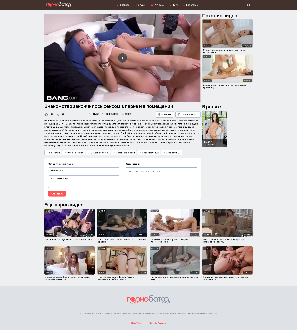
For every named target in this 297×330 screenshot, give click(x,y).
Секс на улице (173, 152)
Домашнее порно (99, 152)
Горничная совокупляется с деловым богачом (69, 239)
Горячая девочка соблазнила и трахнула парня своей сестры (224, 240)
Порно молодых (150, 152)
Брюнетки (54, 152)
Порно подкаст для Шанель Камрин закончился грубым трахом (116, 278)
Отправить (57, 193)
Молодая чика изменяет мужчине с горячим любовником (225, 278)
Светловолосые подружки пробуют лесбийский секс (169, 240)
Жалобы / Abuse (157, 322)
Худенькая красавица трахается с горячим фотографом (225, 51)
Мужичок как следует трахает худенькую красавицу (224, 86)
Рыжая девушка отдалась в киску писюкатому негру (174, 278)
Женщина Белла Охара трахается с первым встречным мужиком (67, 278)
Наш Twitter (137, 322)
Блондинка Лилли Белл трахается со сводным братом (122, 240)
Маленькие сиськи (125, 152)
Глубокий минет (75, 152)
